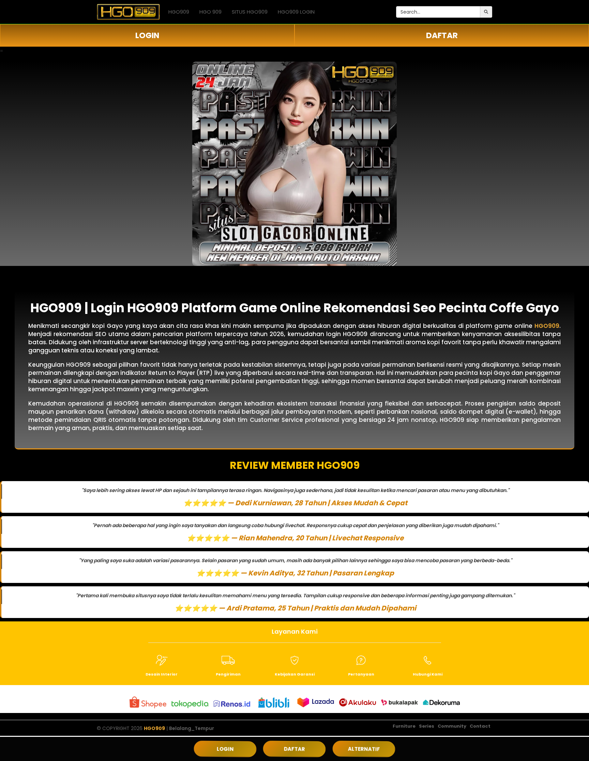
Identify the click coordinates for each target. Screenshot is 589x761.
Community (452, 726)
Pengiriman (228, 674)
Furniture (404, 726)
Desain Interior (162, 674)
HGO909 (178, 11)
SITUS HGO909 (250, 11)
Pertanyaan (361, 674)
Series (426, 726)
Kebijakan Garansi (295, 674)
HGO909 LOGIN (296, 11)
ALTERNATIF (363, 748)
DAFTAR (442, 35)
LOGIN (147, 35)
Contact (480, 726)
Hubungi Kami (427, 674)
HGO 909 (210, 11)
